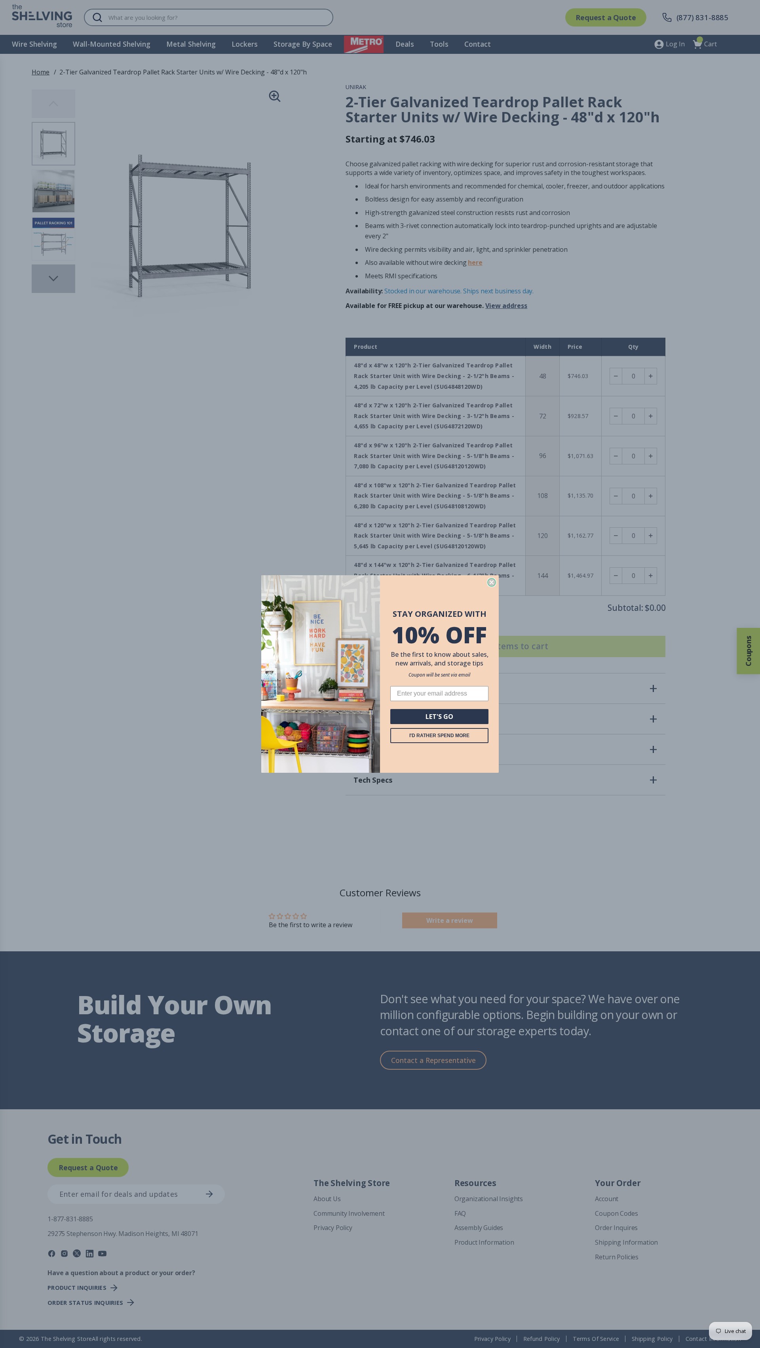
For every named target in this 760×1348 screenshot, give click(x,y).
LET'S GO (439, 716)
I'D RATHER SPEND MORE (439, 735)
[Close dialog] (492, 582)
